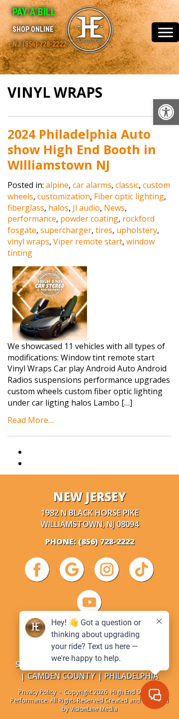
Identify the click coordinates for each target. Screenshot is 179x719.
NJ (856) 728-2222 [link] (39, 44)
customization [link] (63, 196)
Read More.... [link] (30, 420)
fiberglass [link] (25, 207)
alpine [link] (57, 185)
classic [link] (127, 185)
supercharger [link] (65, 230)
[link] (166, 112)
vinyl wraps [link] (28, 241)
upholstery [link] (136, 230)
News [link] (114, 207)
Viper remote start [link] (87, 241)
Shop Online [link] (32, 29)
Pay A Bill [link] (34, 12)
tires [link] (103, 230)
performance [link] (31, 218)
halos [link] (58, 207)
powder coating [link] (89, 218)
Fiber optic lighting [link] (129, 196)
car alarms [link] (92, 185)
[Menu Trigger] (165, 32)
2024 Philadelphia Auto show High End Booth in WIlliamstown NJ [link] (81, 149)
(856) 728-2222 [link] (106, 541)
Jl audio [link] (86, 207)
